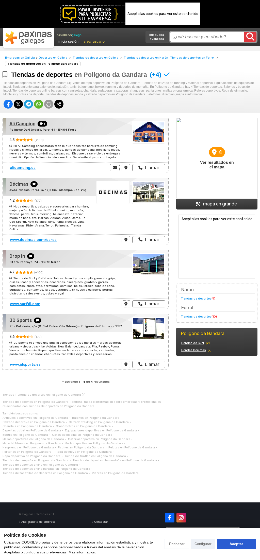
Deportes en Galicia (53, 57)
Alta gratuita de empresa (38, 521)
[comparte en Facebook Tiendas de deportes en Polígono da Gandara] (8, 104)
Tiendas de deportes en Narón (146, 57)
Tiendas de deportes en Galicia (95, 57)
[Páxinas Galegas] (28, 38)
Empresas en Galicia (20, 57)
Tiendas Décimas (193, 350)
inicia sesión (68, 41)
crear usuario (94, 41)
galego (77, 35)
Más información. (82, 552)
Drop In (17, 256)
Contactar (101, 521)
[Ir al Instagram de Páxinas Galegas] (181, 517)
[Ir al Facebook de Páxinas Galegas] (169, 517)
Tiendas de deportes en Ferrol (192, 57)
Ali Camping (22, 124)
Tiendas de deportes (196, 298)
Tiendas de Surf (192, 343)
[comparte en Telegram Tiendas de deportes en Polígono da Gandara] (28, 104)
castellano (64, 35)
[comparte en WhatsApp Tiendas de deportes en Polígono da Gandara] (38, 104)
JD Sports (20, 320)
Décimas (18, 184)
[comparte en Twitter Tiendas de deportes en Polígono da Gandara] (18, 104)
